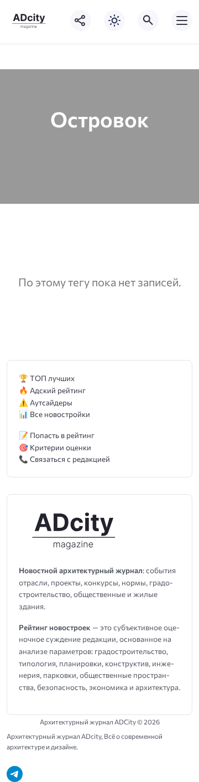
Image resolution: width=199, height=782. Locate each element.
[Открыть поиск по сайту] (148, 20)
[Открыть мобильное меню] (181, 20)
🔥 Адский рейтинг (52, 390)
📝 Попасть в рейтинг (57, 435)
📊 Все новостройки (54, 414)
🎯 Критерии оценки (55, 447)
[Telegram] (15, 774)
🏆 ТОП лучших (47, 378)
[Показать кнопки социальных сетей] (80, 20)
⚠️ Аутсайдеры (45, 402)
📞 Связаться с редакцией (64, 459)
